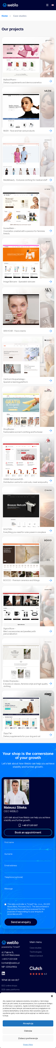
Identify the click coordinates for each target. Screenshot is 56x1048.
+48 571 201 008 (9, 959)
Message (8, 888)
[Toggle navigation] (46, 5)
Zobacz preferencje (28, 1038)
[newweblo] (10, 5)
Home (5, 16)
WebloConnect (36, 956)
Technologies (36, 952)
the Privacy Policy (30, 914)
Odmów (28, 1031)
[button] (52, 995)
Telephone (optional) (13, 877)
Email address (10, 865)
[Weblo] (14, 942)
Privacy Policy (28, 1045)
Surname (8, 854)
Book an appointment (28, 832)
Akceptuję (28, 1023)
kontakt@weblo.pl (11, 963)
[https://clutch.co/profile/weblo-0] (36, 968)
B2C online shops (9, 985)
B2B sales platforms (10, 989)
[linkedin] (3, 973)
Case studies (35, 948)
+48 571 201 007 (30, 825)
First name (9, 842)
